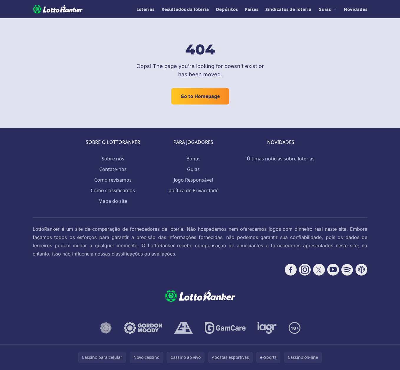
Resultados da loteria (185, 9)
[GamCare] (225, 328)
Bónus (193, 158)
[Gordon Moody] (143, 328)
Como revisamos (113, 180)
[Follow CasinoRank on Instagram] (305, 270)
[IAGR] (267, 328)
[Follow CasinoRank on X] (319, 270)
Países (251, 9)
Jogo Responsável (193, 180)
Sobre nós (113, 158)
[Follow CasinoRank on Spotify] (347, 270)
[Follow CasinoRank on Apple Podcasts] (361, 270)
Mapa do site (112, 201)
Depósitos (227, 9)
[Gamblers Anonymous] (183, 328)
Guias (324, 9)
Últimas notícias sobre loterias (281, 158)
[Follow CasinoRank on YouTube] (333, 270)
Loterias (145, 9)
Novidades (355, 9)
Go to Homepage (200, 96)
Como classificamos (113, 190)
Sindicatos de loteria (288, 9)
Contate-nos (113, 169)
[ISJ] (106, 328)
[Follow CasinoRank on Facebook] (291, 270)
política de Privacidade (193, 190)
